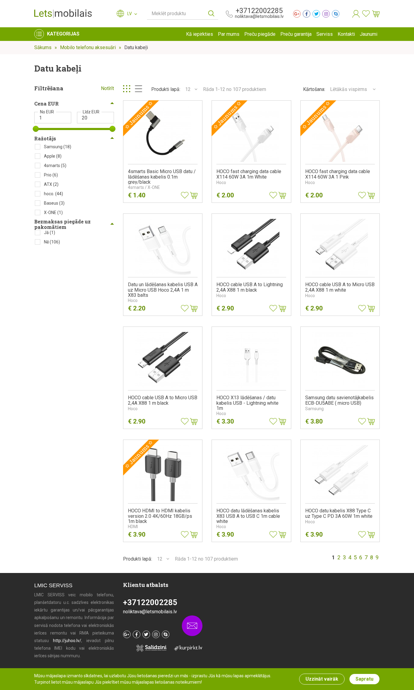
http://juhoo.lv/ (67, 640)
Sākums (43, 47)
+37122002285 (259, 11)
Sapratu (364, 679)
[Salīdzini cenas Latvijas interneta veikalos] (185, 648)
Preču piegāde (259, 34)
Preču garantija (296, 34)
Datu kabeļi (136, 47)
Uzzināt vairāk (321, 679)
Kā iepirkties (199, 34)
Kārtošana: (314, 89)
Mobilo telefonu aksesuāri (88, 47)
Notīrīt (107, 88)
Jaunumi (368, 34)
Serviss (324, 34)
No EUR (47, 112)
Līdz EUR (91, 112)
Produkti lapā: (165, 89)
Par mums (228, 34)
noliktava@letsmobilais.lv (259, 16)
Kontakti (346, 34)
